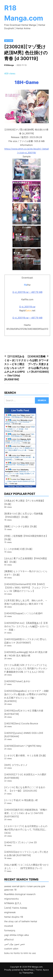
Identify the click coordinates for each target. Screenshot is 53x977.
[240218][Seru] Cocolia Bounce (21, 723)
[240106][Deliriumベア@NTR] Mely (22, 745)
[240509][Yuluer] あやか (17, 681)
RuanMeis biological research (19, 894)
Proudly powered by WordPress (19, 970)
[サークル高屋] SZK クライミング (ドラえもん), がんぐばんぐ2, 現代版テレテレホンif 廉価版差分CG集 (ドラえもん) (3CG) (25, 668)
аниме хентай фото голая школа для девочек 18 (24, 888)
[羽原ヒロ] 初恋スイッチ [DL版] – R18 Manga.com (20, 429)
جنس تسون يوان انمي (14, 944)
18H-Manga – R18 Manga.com (20, 416)
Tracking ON (28, 486)
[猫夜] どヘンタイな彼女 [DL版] (20, 526)
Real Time (19, 486)
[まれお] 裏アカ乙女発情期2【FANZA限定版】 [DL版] (25, 560)
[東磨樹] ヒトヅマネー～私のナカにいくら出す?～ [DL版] (25, 573)
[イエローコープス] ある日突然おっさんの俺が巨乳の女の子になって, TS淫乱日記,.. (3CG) (25, 829)
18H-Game (8, 40)
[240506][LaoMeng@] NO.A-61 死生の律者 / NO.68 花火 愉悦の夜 (25, 654)
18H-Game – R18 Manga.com (20, 435)
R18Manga (9, 65)
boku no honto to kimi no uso (20, 953)
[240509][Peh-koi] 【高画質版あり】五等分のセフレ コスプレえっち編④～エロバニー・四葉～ (26, 626)
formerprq (9, 930)
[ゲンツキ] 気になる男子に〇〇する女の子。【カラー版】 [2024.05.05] (24, 789)
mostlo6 (8, 925)
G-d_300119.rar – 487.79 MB (27, 292)
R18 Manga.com (35, 967)
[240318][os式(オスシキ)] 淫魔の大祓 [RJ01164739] (23, 712)
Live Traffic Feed (20, 410)
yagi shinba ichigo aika (16, 935)
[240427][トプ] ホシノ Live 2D (20, 842)
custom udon (11, 948)
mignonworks (11, 898)
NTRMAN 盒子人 (12, 903)
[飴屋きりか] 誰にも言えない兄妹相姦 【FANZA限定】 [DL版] (23, 515)
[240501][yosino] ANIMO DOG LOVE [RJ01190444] (23, 735)
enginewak (10, 912)
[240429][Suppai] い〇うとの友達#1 (23, 613)
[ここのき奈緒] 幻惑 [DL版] (18, 548)
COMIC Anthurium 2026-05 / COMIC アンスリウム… (17, 442)
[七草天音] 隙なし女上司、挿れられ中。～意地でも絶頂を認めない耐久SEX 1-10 (25, 602)
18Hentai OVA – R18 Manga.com (17, 464)
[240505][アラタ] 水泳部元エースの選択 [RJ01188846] (25, 776)
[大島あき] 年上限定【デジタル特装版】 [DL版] (24, 502)
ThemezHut (27, 972)
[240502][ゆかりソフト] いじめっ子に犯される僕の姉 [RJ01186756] (26, 853)
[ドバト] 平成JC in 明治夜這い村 (21, 800)
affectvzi (9, 939)
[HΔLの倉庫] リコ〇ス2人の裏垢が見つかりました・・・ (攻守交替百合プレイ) (26, 866)
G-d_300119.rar (27, 306)
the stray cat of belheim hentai (20, 921)
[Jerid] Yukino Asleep (15, 907)
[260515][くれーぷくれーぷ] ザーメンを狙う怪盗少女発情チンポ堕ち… (20, 474)
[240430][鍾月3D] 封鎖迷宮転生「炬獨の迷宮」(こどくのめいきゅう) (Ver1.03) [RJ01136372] (25, 813)
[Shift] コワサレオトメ (15, 765)
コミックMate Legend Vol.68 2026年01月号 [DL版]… (20, 481)
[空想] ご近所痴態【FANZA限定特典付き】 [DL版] (26, 537)
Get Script (11, 486)
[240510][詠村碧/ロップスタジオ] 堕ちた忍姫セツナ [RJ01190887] (25, 641)
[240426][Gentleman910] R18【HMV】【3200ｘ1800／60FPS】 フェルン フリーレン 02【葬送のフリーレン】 (26, 587)
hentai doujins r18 (13, 916)
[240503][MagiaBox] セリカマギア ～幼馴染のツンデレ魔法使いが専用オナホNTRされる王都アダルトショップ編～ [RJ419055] (26, 695)
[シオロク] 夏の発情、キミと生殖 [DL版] (25, 755)
